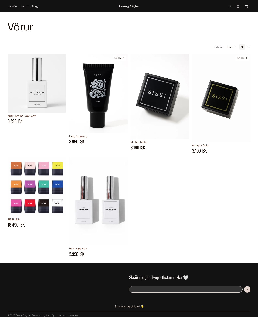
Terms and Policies (68, 315)
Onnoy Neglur (23, 315)
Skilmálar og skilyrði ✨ (129, 306)
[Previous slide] (136, 96)
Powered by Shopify (43, 315)
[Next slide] (183, 96)
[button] (231, 47)
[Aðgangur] (238, 6)
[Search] (230, 6)
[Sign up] (247, 289)
